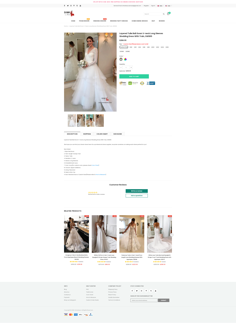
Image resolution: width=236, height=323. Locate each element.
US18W (128, 51)
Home (66, 26)
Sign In (153, 6)
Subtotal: (122, 71)
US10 (152, 47)
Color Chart (95, 165)
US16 (167, 47)
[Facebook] (65, 6)
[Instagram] (71, 6)
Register (146, 6)
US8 (148, 47)
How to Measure (101, 174)
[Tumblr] (78, 6)
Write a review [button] (136, 191)
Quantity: (122, 64)
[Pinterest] (74, 6)
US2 (135, 47)
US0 (131, 47)
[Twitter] (68, 6)
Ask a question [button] (137, 196)
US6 (144, 47)
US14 (162, 47)
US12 (157, 47)
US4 (139, 47)
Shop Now (139, 2)
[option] (90, 72)
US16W (122, 51)
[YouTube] (81, 6)
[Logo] (69, 13)
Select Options (76, 233)
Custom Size (124, 47)
